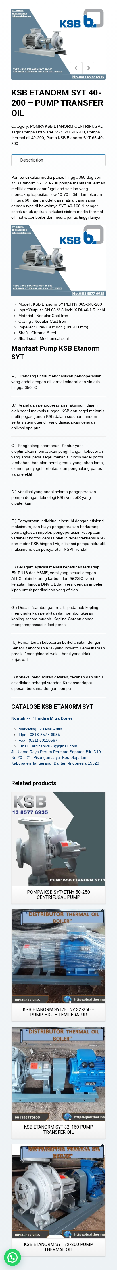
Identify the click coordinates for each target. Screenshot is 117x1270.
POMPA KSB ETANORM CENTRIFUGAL (66, 126)
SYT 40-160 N (71, 206)
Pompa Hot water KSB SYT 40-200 (53, 132)
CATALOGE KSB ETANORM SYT (52, 706)
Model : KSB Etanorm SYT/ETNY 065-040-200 (60, 304)
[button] (12, 1257)
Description (31, 160)
